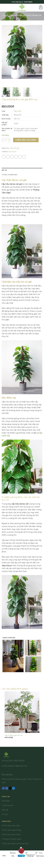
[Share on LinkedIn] (24, 157)
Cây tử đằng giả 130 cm (13, 735)
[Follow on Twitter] (13, 788)
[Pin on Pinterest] (20, 157)
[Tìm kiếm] (37, 7)
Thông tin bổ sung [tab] (9, 175)
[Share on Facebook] (8, 157)
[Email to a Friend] (16, 157)
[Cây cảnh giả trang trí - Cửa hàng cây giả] (22, 8)
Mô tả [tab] (4, 170)
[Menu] (3, 7)
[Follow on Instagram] (6, 788)
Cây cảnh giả (14, 148)
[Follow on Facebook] (3, 788)
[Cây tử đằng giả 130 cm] (22, 712)
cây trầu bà (12, 151)
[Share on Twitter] (12, 157)
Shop (5, 15)
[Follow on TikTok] (10, 788)
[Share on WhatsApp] (4, 157)
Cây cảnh (17, 111)
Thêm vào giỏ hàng (25, 140)
